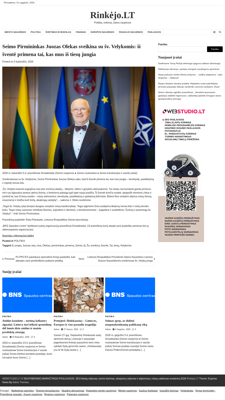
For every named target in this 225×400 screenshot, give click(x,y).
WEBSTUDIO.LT (11, 378)
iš (12, 245)
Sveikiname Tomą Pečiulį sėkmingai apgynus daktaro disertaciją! (189, 63)
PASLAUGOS (154, 32)
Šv (88, 245)
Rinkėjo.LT (112, 15)
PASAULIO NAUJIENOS (131, 32)
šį (84, 245)
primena (69, 245)
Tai (111, 245)
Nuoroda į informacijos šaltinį (18, 235)
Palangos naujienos (78, 394)
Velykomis (125, 245)
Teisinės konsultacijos (48, 390)
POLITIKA (36, 32)
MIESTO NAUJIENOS (15, 32)
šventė (104, 245)
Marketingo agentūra (22, 390)
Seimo (78, 245)
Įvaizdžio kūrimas (169, 390)
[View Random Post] (214, 32)
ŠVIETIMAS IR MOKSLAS (58, 32)
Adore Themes (21, 382)
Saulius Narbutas (148, 390)
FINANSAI (81, 32)
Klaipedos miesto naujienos (101, 390)
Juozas (26, 245)
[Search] (220, 32)
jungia (18, 245)
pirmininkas (57, 245)
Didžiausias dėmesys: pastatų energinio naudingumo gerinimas (188, 69)
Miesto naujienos (127, 390)
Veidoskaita (186, 390)
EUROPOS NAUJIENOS (102, 32)
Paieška (162, 44)
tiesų (116, 245)
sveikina (95, 245)
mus (39, 245)
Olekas (46, 245)
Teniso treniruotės (204, 390)
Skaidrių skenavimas (73, 390)
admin (5, 337)
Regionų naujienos (54, 394)
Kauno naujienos (33, 394)
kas (34, 245)
